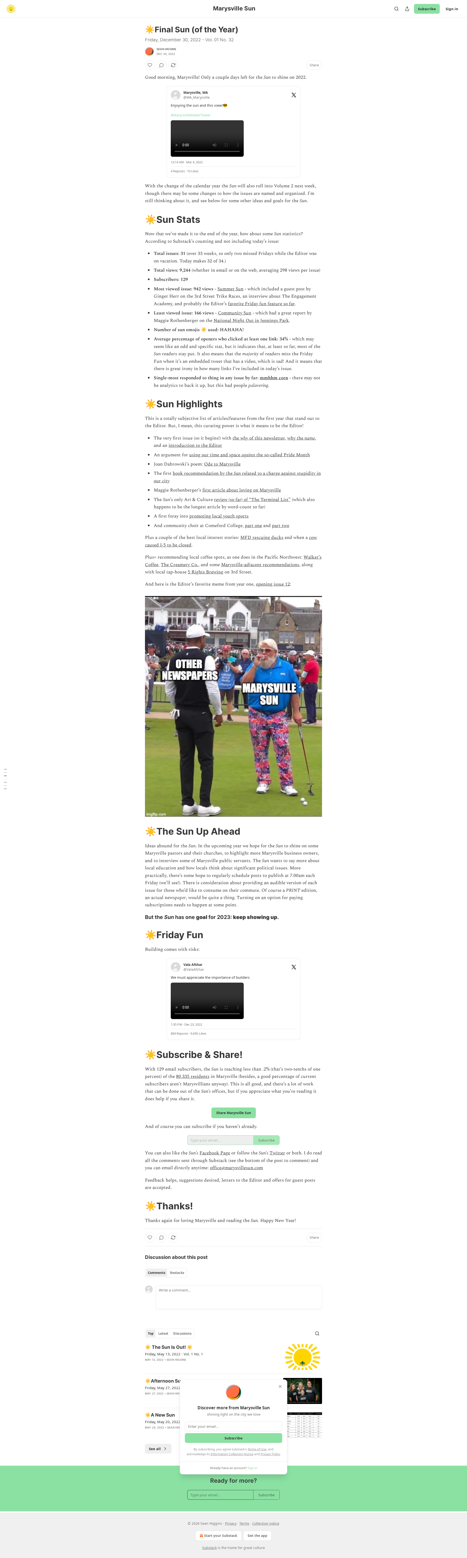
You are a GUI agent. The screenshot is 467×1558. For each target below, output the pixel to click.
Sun (237, 473)
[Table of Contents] (5, 779)
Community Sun (234, 313)
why (244, 438)
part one (253, 525)
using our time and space (215, 455)
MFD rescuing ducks (261, 537)
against (248, 455)
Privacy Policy (270, 1454)
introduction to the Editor (195, 445)
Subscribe (427, 8)
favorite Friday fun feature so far (261, 303)
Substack (209, 1547)
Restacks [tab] (177, 1273)
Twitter (277, 1153)
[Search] (396, 9)
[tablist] (166, 1273)
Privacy (230, 1523)
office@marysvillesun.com (236, 1167)
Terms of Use (257, 1449)
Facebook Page (214, 1153)
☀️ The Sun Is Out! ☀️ (169, 1347)
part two (280, 525)
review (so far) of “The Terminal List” (252, 499)
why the (296, 438)
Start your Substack (220, 1535)
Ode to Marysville (222, 464)
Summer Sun (230, 289)
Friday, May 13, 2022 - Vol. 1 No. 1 (174, 1353)
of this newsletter (266, 438)
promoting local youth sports (219, 516)
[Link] (138, 219)
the (236, 438)
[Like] (150, 65)
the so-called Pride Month (282, 455)
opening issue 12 (273, 584)
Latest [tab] (163, 1333)
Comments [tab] (156, 1273)
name (310, 438)
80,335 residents (192, 1076)
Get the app (257, 1535)
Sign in (452, 8)
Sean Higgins (166, 49)
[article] (233, 1357)
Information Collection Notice (232, 1454)
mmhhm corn (274, 377)
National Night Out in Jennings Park (251, 320)
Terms (244, 1523)
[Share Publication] (407, 9)
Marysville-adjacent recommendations (260, 564)
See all (155, 1448)
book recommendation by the (203, 473)
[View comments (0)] (161, 65)
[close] (280, 1386)
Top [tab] (150, 1333)
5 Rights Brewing (205, 572)
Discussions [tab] (182, 1333)
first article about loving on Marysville (241, 490)
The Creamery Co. (179, 564)
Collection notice (265, 1523)
